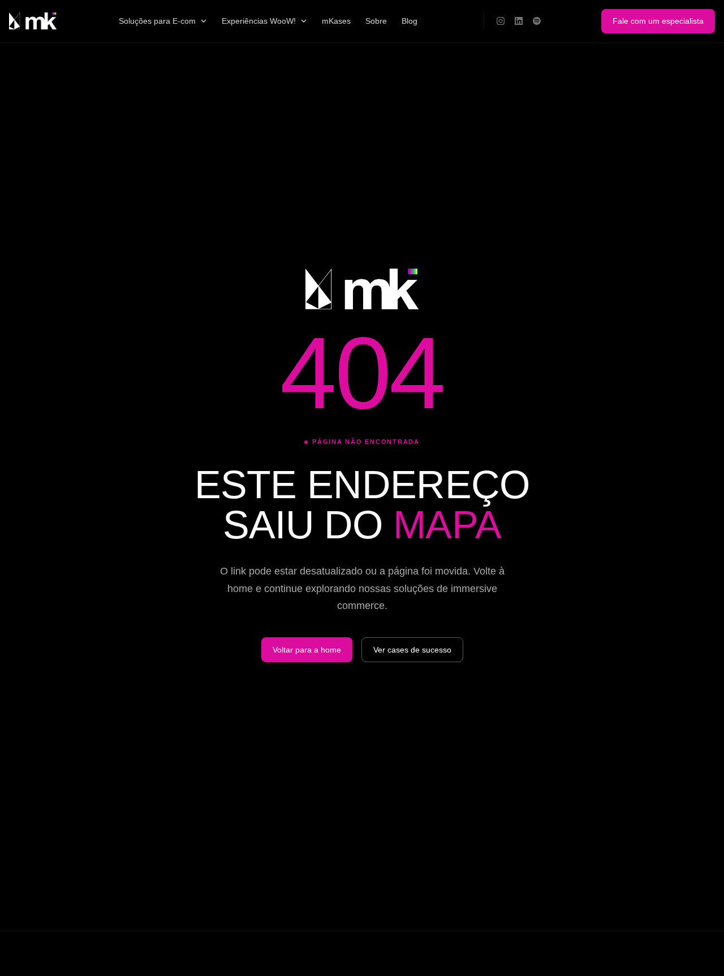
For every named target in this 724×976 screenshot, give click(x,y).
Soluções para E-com (157, 20)
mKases (336, 20)
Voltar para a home (307, 649)
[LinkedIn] (518, 20)
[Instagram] (500, 20)
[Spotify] (536, 20)
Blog (409, 20)
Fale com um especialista (658, 20)
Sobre (376, 20)
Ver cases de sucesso (412, 649)
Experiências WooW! (259, 20)
